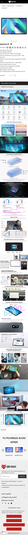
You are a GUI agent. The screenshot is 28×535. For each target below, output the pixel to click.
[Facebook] (2, 503)
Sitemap (16, 485)
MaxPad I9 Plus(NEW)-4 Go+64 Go (19, 455)
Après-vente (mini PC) (14, 516)
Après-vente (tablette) (14, 520)
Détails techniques (7, 87)
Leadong (10, 485)
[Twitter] (5, 503)
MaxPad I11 (3, 430)
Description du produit (8, 83)
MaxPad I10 (9, 455)
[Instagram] (11, 503)
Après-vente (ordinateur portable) (14, 525)
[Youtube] (8, 503)
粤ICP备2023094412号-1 (14, 533)
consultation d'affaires (14, 529)
